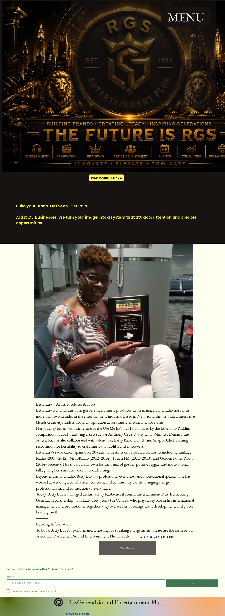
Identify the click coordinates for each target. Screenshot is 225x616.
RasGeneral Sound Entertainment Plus (114, 602)
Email (10, 576)
